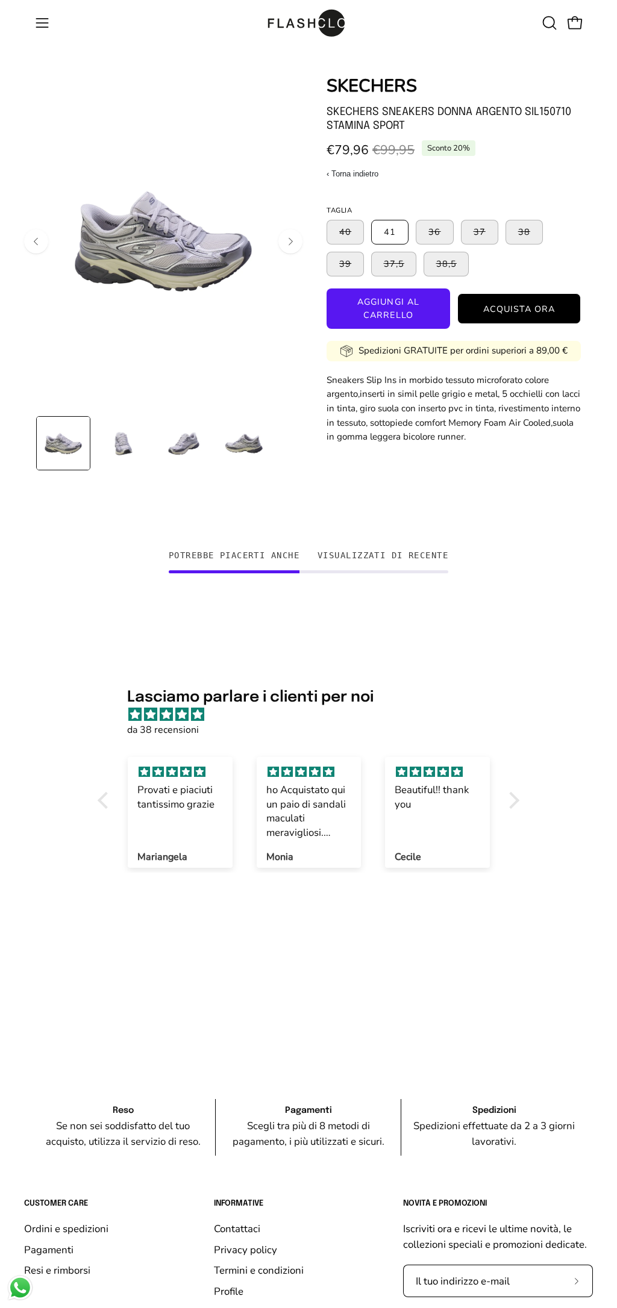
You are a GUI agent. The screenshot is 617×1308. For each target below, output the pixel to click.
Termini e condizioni (259, 1270)
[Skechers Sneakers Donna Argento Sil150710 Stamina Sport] (63, 443)
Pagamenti (49, 1249)
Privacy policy (245, 1249)
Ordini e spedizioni (66, 1229)
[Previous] (36, 241)
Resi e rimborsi (57, 1270)
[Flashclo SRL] (308, 23)
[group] (308, 1127)
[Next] (290, 241)
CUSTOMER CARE (56, 1203)
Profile (228, 1291)
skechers (372, 86)
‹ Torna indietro (352, 173)
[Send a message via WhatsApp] (20, 1288)
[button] (548, 22)
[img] (314, 715)
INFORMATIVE (238, 1203)
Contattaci (237, 1229)
